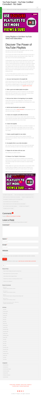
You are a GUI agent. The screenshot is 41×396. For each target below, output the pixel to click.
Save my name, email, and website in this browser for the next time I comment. (19, 255)
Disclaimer (18, 384)
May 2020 (4, 343)
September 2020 (5, 335)
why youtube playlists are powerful (10, 206)
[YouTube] (21, 391)
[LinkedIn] (19, 391)
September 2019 (5, 353)
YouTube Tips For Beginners (7, 281)
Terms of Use (23, 384)
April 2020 (4, 345)
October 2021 (5, 313)
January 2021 (5, 327)
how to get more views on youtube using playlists (24, 194)
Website (5, 250)
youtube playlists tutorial (8, 208)
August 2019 (5, 355)
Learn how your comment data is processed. (27, 261)
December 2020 (5, 329)
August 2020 (5, 337)
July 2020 (4, 339)
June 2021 (4, 317)
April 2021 (4, 321)
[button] (37, 7)
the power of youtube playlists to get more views (12, 199)
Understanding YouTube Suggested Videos (10, 276)
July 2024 (4, 309)
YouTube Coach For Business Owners (9, 288)
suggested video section (27, 85)
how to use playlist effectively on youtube (11, 197)
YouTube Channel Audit (24, 386)
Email (4, 245)
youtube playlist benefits (24, 206)
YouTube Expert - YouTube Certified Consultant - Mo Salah (17, 3)
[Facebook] (17, 391)
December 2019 (5, 347)
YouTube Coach (15, 386)
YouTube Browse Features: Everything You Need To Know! (12, 278)
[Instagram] (23, 391)
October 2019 (5, 351)
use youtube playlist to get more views (10, 201)
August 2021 (5, 315)
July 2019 (4, 357)
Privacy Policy (12, 384)
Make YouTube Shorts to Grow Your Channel (10, 273)
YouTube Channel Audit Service (8, 303)
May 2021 (4, 319)
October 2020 (5, 333)
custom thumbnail (20, 109)
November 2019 (5, 349)
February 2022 (5, 311)
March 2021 (5, 323)
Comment (6, 225)
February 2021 (5, 325)
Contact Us (29, 384)
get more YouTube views (7, 194)
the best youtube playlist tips (27, 197)
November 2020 (5, 331)
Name (4, 239)
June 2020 (4, 341)
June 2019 (4, 359)
